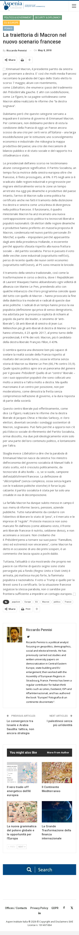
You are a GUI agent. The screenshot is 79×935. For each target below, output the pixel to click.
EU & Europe (11, 22)
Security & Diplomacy (48, 17)
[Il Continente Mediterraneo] (57, 772)
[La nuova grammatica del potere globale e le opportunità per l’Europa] (22, 811)
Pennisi (8, 28)
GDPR (54, 908)
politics (57, 602)
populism (16, 602)
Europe (28, 602)
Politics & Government (18, 17)
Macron (45, 602)
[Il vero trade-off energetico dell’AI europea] (22, 772)
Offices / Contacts (16, 908)
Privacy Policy (39, 908)
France (68, 602)
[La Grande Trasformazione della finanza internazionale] (57, 811)
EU (36, 602)
